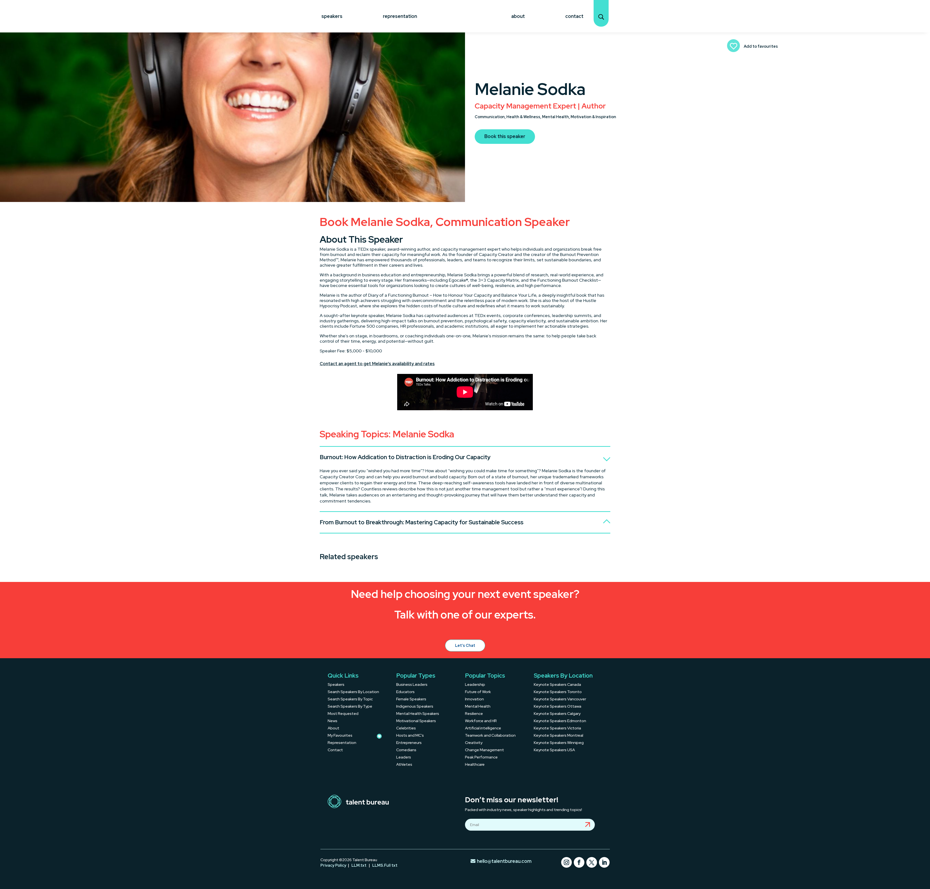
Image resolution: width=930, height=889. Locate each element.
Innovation (474, 699)
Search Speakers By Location (353, 692)
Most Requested (343, 714)
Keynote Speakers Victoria (557, 729)
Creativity (473, 743)
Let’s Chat (465, 645)
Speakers (331, 16)
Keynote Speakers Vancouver (560, 699)
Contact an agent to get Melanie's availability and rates (377, 363)
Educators (405, 692)
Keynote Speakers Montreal (558, 736)
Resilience (474, 714)
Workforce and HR (481, 721)
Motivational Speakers (416, 721)
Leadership (475, 685)
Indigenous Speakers (414, 707)
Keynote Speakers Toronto (558, 692)
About (518, 16)
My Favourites (340, 736)
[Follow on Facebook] (579, 862)
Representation (400, 16)
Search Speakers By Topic (350, 699)
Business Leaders (411, 685)
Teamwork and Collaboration (490, 736)
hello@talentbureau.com (504, 861)
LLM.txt (358, 865)
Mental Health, (556, 116)
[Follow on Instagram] (566, 862)
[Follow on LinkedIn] (604, 862)
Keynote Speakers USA (554, 750)
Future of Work (478, 692)
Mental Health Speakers (417, 714)
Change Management (484, 750)
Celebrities (406, 729)
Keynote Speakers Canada (557, 685)
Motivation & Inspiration (593, 116)
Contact (574, 16)
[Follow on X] (591, 862)
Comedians (406, 750)
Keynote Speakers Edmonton (560, 721)
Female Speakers (411, 699)
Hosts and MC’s (410, 736)
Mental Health (477, 707)
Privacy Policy (333, 865)
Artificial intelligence (483, 729)
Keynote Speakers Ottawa (557, 707)
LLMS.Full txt (384, 865)
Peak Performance (481, 758)
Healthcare (475, 765)
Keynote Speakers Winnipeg (559, 743)
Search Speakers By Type (350, 707)
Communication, (490, 116)
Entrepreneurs (409, 743)
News (332, 721)
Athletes (404, 765)
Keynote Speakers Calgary (557, 714)
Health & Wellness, (524, 116)
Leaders (403, 758)
